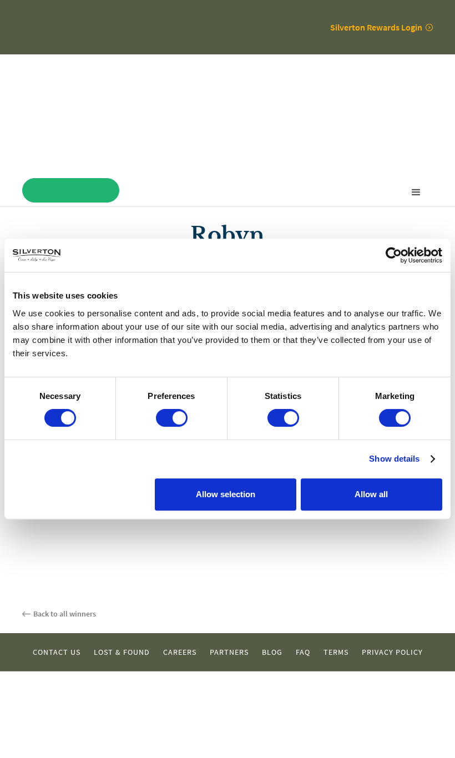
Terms (335, 652)
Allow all (371, 494)
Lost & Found (122, 652)
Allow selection (225, 494)
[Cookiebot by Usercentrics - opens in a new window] (393, 255)
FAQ (303, 652)
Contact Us (56, 652)
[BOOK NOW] (70, 190)
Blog (272, 652)
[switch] (172, 418)
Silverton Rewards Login (376, 27)
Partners (229, 652)
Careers (179, 652)
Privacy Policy (392, 652)
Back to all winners (64, 614)
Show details (394, 458)
